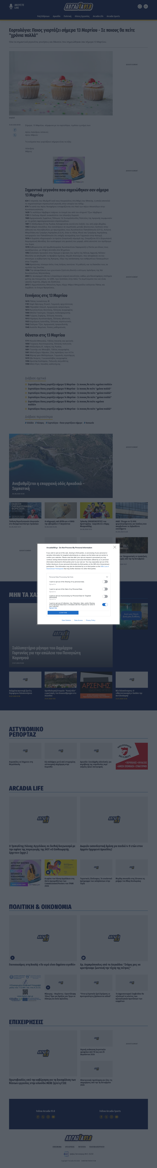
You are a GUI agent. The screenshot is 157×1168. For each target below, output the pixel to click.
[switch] (105, 581)
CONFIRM (63, 613)
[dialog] (78, 584)
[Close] (115, 548)
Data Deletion (66, 620)
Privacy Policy (90, 620)
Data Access (78, 620)
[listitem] (78, 577)
